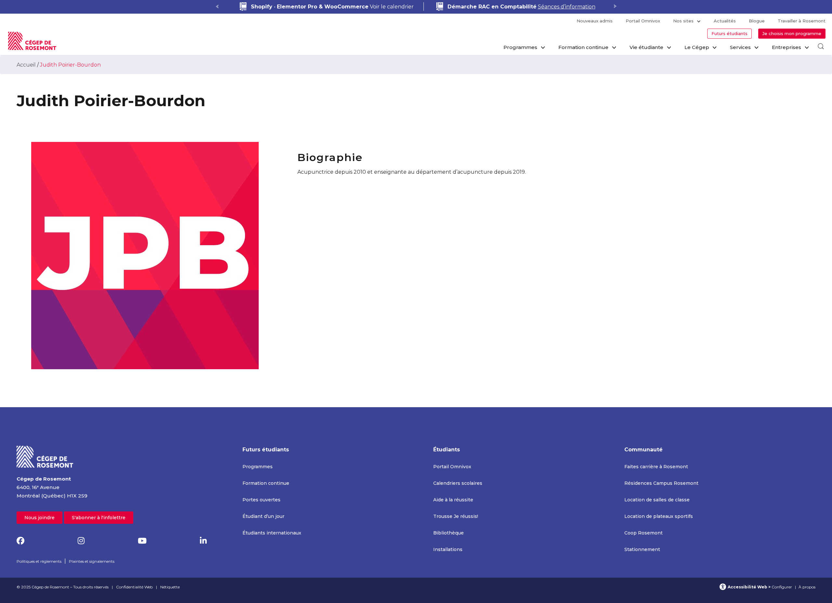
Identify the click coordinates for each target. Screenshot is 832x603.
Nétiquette (170, 586)
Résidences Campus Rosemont (661, 483)
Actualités (725, 20)
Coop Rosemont (643, 533)
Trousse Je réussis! (455, 516)
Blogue (757, 20)
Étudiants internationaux (271, 533)
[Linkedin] (203, 541)
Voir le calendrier (332, 7)
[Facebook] (20, 541)
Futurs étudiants (729, 33)
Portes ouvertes (261, 500)
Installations (447, 549)
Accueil (26, 65)
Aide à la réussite (453, 500)
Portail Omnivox (643, 20)
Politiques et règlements (39, 561)
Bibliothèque (448, 533)
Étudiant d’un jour (263, 516)
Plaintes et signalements (91, 561)
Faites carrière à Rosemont (656, 467)
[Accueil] (45, 456)
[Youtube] (142, 541)
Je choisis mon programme (791, 33)
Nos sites (683, 20)
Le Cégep (696, 47)
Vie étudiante (646, 47)
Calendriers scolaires (457, 483)
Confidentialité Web (134, 586)
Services (740, 47)
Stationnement (642, 549)
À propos (807, 586)
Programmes (520, 47)
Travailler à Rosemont (802, 20)
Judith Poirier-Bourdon (70, 65)
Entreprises (786, 47)
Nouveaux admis (595, 20)
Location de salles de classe (657, 500)
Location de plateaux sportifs (658, 516)
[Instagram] (81, 541)
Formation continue (583, 47)
